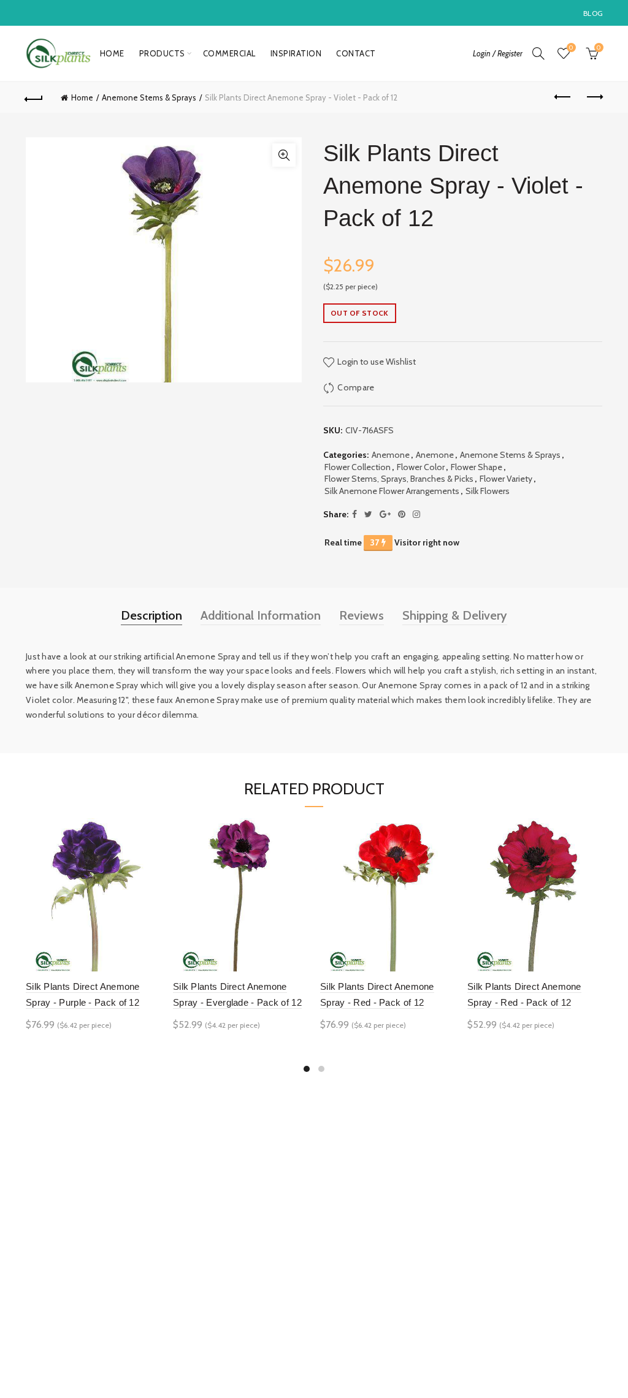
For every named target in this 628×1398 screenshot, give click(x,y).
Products (162, 53)
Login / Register (498, 53)
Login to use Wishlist (375, 361)
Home (112, 53)
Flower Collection (357, 467)
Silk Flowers (487, 490)
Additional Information (261, 615)
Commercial (229, 53)
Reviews (361, 615)
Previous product (563, 97)
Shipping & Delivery (454, 615)
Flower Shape (476, 467)
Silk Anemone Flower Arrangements (391, 490)
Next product (593, 97)
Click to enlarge (284, 155)
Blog (593, 13)
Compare (355, 387)
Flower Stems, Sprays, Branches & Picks (398, 478)
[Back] (34, 97)
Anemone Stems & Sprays (149, 97)
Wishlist (571, 47)
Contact (356, 53)
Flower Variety (506, 478)
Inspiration (296, 53)
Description (151, 615)
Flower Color (421, 467)
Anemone (391, 454)
